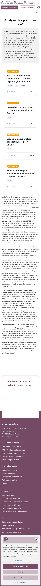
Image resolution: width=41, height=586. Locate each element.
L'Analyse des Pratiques (11, 498)
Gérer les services (20, 560)
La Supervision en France (11, 508)
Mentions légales (21, 582)
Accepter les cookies (20, 566)
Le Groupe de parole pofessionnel (14, 512)
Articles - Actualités (9, 495)
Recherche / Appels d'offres (9, 7)
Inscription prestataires (27, 7)
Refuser (20, 572)
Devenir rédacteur (8, 525)
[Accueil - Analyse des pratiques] (20, 2)
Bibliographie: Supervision (12, 532)
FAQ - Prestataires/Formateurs (13, 450)
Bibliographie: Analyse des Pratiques (16, 528)
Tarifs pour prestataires (10, 460)
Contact (5, 483)
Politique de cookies (9, 480)
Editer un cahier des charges (12, 522)
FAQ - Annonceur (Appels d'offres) (14, 453)
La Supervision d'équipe (11, 505)
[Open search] (37, 12)
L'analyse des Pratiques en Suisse (15, 502)
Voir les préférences (20, 578)
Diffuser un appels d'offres (11, 446)
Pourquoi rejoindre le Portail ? (13, 456)
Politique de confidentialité (12, 477)
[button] (36, 540)
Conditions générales (10, 470)
